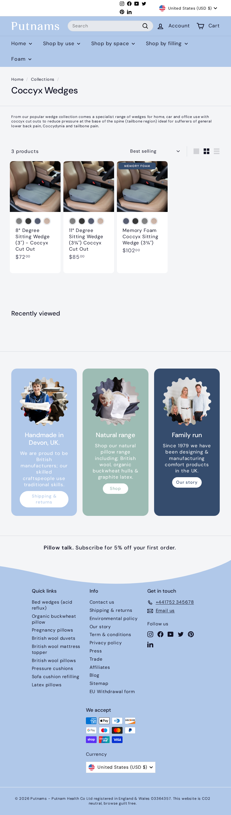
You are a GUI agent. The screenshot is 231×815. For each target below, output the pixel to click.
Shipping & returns (44, 499)
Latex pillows (47, 685)
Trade (96, 659)
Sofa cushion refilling (56, 677)
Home (19, 43)
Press (96, 651)
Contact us (102, 602)
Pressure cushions (52, 668)
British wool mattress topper (56, 649)
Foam (19, 59)
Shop (115, 488)
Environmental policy (114, 618)
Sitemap (99, 683)
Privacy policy (106, 643)
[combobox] (110, 26)
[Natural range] (115, 401)
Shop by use (59, 43)
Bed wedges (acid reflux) (52, 605)
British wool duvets (53, 638)
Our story (187, 482)
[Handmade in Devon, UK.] (44, 401)
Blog (94, 675)
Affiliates (100, 667)
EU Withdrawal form (112, 691)
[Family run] (187, 401)
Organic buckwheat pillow (54, 619)
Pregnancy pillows (52, 630)
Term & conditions (110, 634)
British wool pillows (54, 660)
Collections (42, 79)
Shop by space (110, 43)
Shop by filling (164, 43)
